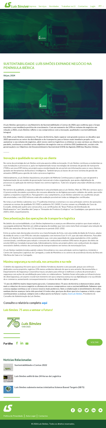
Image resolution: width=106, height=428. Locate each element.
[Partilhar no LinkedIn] (21, 343)
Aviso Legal (30, 416)
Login (92, 6)
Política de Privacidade (13, 416)
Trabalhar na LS (68, 6)
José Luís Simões (75, 293)
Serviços (43, 6)
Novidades (54, 6)
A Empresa (31, 6)
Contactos (83, 6)
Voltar (94, 342)
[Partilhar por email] (26, 343)
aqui (44, 302)
